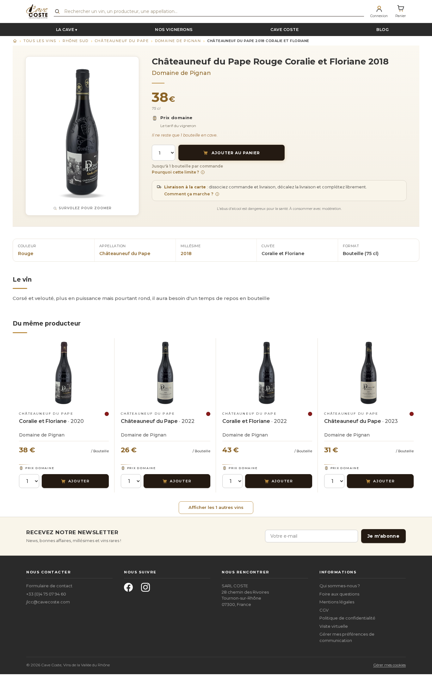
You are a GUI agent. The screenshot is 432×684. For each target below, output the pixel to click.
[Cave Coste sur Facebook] (130, 589)
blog (382, 29)
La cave (65, 29)
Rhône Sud (76, 41)
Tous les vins (39, 41)
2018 (186, 253)
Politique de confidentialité (347, 617)
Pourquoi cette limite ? (175, 172)
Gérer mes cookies (389, 665)
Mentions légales (336, 601)
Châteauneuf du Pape (122, 41)
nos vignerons (174, 29)
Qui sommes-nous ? (339, 585)
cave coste (284, 29)
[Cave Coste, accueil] (36, 11)
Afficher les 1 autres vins (216, 507)
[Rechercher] (57, 11)
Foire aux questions (339, 593)
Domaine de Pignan (178, 41)
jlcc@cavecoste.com (48, 601)
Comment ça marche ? (188, 194)
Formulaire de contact (49, 585)
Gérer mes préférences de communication (346, 637)
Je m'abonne (383, 536)
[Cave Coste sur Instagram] (147, 589)
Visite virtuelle (333, 626)
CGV (324, 610)
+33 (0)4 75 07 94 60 (46, 593)
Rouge (25, 253)
